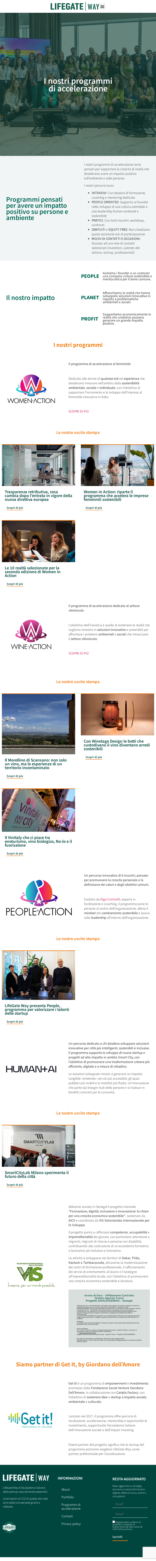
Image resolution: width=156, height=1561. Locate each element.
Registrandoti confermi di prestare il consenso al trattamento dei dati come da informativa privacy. (127, 1525)
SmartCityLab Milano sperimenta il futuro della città (37, 1174)
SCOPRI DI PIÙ (78, 411)
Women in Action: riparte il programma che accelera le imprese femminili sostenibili (116, 495)
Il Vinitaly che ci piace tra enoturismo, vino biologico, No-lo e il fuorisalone (38, 841)
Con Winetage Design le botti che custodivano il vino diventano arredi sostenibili (117, 744)
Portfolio (67, 1497)
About (65, 1489)
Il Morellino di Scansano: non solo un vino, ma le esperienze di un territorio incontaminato (36, 763)
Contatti (67, 1516)
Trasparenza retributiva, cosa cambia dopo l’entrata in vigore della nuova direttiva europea (38, 495)
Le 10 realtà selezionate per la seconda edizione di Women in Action (32, 571)
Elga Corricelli (110, 899)
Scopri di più (15, 507)
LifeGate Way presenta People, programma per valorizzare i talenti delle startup (37, 1009)
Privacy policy (71, 1523)
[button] (102, 6)
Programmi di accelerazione (71, 1506)
